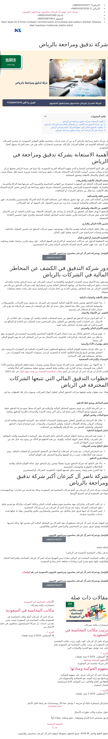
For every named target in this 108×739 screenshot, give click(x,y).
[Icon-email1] (82, 30)
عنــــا (55, 727)
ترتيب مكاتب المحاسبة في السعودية (86, 632)
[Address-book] (61, 30)
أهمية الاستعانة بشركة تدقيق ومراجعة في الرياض (83, 121)
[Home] (104, 30)
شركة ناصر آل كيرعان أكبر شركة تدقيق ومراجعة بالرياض (79, 130)
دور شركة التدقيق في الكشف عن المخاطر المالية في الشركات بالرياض (73, 124)
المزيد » (104, 653)
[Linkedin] (39, 30)
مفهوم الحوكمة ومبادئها (89, 668)
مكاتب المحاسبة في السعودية (30, 610)
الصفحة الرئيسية (55, 723)
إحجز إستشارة (55, 706)
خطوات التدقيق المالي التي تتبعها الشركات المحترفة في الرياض (77, 127)
